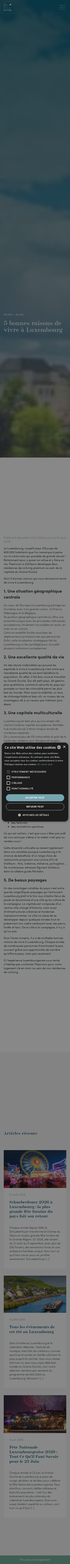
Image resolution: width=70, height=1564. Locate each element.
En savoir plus (45, 764)
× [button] (64, 747)
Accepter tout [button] (34, 797)
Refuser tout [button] (35, 806)
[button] (35, 815)
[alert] (35, 782)
